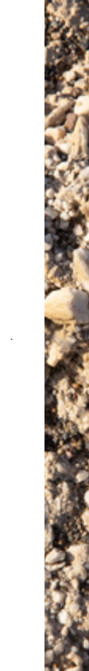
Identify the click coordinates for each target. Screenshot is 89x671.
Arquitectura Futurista (22, 331)
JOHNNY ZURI (16, 339)
